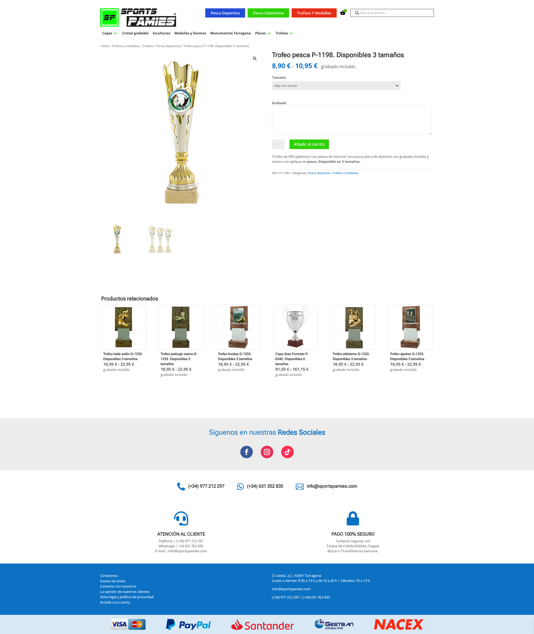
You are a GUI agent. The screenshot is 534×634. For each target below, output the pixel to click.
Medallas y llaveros (190, 33)
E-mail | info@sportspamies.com (181, 551)
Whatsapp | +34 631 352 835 (181, 546)
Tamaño (279, 77)
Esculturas (161, 33)
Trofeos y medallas (314, 12)
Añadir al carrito (309, 144)
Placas (263, 33)
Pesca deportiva (225, 12)
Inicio (105, 46)
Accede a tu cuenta (115, 603)
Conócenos (109, 576)
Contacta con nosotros (118, 587)
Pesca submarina (268, 12)
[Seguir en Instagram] (267, 452)
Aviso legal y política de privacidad (127, 597)
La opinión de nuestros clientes (125, 592)
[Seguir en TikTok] (287, 452)
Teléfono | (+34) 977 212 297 (181, 541)
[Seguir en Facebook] (246, 452)
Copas (110, 33)
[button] (255, 58)
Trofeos (285, 33)
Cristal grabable (135, 33)
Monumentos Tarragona (230, 33)
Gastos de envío (112, 581)
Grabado (279, 103)
